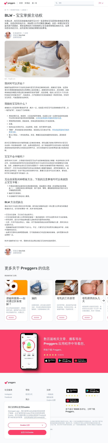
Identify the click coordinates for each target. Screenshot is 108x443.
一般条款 (50, 394)
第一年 (34, 3)
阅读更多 (11, 317)
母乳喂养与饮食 (14, 10)
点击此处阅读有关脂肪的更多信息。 (49, 118)
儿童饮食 (23, 10)
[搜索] (56, 3)
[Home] (9, 3)
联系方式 (29, 394)
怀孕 (21, 3)
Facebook (8, 397)
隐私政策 (50, 397)
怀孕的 (27, 3)
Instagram (8, 394)
